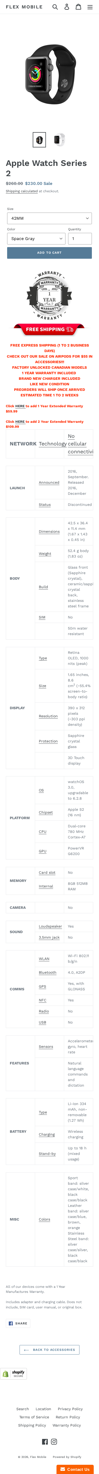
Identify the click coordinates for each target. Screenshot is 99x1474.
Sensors (46, 1046)
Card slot (47, 872)
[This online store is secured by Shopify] (13, 1378)
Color (11, 229)
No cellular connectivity (83, 444)
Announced (49, 482)
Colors (44, 1219)
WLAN (44, 959)
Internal (46, 886)
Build (43, 587)
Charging (47, 1134)
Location (43, 1409)
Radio (44, 1011)
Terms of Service (34, 1417)
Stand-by (47, 1153)
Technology (53, 444)
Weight (45, 553)
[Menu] (90, 6)
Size (10, 209)
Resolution (48, 716)
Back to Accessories (53, 1350)
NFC (42, 1000)
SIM (42, 617)
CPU (42, 831)
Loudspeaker (50, 926)
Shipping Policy (32, 1425)
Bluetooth (47, 972)
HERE (20, 406)
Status (45, 504)
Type (43, 658)
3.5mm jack (49, 937)
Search (22, 1409)
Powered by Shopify (67, 1457)
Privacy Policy (70, 1409)
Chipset (46, 812)
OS (41, 790)
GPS (42, 986)
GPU (42, 851)
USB (42, 1022)
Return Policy (68, 1417)
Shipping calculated (22, 191)
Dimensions (49, 531)
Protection (48, 741)
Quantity (74, 229)
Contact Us (77, 1469)
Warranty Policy (67, 1425)
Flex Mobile (24, 6)
